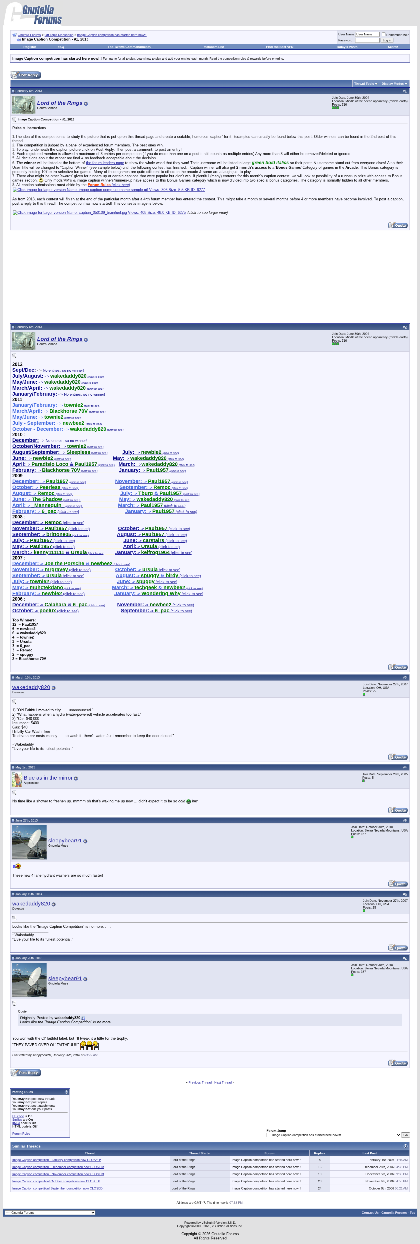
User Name (346, 34)
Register (29, 47)
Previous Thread (200, 1082)
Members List (214, 47)
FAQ (61, 47)
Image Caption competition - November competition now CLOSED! (58, 1174)
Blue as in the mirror (48, 778)
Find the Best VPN (279, 47)
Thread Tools (364, 83)
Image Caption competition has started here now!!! (112, 35)
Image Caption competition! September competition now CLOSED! (57, 1188)
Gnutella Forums (29, 35)
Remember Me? (397, 35)
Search (393, 47)
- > (54, 464)
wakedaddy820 (31, 687)
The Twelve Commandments (129, 47)
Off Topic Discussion (59, 35)
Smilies (17, 1119)
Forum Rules (21, 1133)
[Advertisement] (210, 276)
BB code (18, 1116)
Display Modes (393, 83)
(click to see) (48, 523)
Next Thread (223, 1082)
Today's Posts (346, 47)
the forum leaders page (105, 163)
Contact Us (370, 1212)
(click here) (109, 185)
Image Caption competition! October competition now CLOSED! (56, 1181)
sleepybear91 (65, 841)
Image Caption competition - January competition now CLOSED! (56, 1160)
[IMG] (16, 1123)
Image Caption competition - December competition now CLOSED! (58, 1167)
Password (345, 40)
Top (412, 1212)
